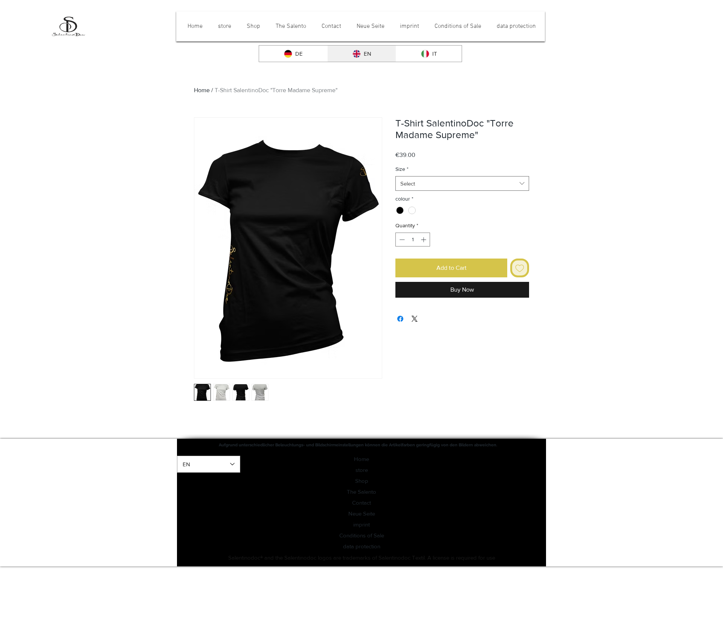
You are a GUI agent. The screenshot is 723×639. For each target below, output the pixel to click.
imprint (361, 524)
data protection (361, 546)
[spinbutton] (412, 239)
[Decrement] (401, 239)
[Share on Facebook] (400, 318)
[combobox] (462, 183)
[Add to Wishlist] (519, 268)
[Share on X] (414, 318)
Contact (361, 502)
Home (202, 90)
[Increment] (424, 239)
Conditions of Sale (361, 535)
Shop (361, 481)
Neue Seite (361, 513)
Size (402, 169)
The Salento (361, 491)
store (361, 470)
